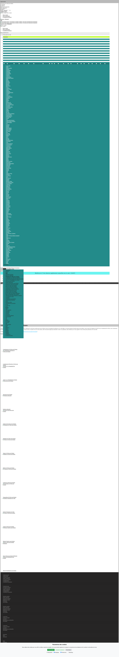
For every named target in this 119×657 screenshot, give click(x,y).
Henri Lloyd (8, 130)
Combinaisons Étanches (7, 45)
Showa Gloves (9, 214)
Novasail (8, 166)
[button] (4, 268)
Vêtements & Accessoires (8, 52)
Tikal (7, 234)
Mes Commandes (6, 16)
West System (8, 250)
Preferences (64, 652)
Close (6, 11)
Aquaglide (8, 72)
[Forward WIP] (46, 63)
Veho (7, 244)
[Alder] (5, 63)
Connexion (5, 616)
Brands (4, 61)
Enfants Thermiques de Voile (11, 289)
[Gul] (53, 63)
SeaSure (7, 210)
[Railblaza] (86, 63)
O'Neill (7, 169)
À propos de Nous (9, 335)
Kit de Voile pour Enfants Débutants (12, 293)
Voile (4, 38)
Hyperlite (8, 133)
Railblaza (8, 186)
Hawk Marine (9, 128)
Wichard (7, 251)
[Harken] (56, 63)
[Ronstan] (94, 63)
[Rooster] (98, 63)
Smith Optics (8, 216)
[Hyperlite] (65, 63)
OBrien (7, 170)
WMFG (7, 255)
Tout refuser (68, 649)
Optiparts (8, 174)
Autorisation (5, 36)
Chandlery (5, 40)
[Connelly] (26, 63)
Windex (7, 253)
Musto (7, 159)
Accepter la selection (60, 649)
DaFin (7, 99)
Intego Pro (8, 134)
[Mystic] (79, 63)
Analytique (57, 652)
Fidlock (7, 110)
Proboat (7, 180)
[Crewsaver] (30, 63)
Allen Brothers (9, 68)
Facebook (5, 634)
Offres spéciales (6, 597)
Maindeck (8, 149)
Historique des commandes (8, 620)
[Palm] (82, 63)
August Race (8, 77)
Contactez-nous (6, 574)
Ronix (7, 193)
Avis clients (5, 602)
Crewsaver (8, 95)
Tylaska (7, 240)
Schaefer (7, 204)
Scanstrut (8, 203)
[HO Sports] (60, 63)
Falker (7, 109)
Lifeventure (8, 141)
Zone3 (7, 263)
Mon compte (5, 14)
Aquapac (8, 74)
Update (2, 11)
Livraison (5, 618)
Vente (6, 272)
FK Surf (7, 112)
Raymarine (8, 187)
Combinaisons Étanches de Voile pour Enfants (14, 278)
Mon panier (2, 32)
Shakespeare (8, 213)
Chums (7, 90)
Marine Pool (8, 153)
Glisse (4, 47)
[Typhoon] (106, 63)
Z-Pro (7, 261)
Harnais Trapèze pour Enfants (11, 292)
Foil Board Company (10, 113)
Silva (7, 215)
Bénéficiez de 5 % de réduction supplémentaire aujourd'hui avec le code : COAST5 (55, 273)
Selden (7, 211)
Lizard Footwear (9, 143)
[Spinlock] (102, 63)
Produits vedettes (6, 596)
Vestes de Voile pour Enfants (11, 285)
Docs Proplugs (9, 103)
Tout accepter (51, 649)
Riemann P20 (8, 189)
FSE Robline (8, 116)
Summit (7, 224)
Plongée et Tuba (6, 49)
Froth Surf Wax (9, 115)
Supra (7, 226)
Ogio (7, 172)
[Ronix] (90, 63)
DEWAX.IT (8, 102)
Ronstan (7, 194)
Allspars (7, 69)
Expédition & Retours (7, 17)
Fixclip (7, 111)
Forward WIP (8, 114)
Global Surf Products (10, 120)
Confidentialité (6, 580)
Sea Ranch (8, 205)
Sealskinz (8, 209)
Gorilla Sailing (9, 122)
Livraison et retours (7, 579)
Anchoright (8, 70)
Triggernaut (8, 237)
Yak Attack (8, 259)
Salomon (8, 201)
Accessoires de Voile (9, 296)
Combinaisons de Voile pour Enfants (12, 277)
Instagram (5, 636)
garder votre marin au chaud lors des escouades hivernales (25, 331)
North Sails (8, 164)
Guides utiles (5, 576)
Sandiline (8, 202)
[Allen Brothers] (10, 63)
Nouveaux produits (6, 598)
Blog (4, 635)
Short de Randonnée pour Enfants (12, 294)
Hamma (7, 125)
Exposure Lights (9, 106)
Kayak (4, 54)
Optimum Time (9, 173)
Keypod (7, 139)
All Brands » (6, 264)
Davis (7, 101)
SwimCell (8, 230)
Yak (7, 257)
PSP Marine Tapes (9, 182)
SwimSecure (8, 231)
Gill (7, 119)
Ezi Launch (8, 108)
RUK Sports (8, 196)
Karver (7, 138)
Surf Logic (8, 227)
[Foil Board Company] (38, 63)
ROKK (7, 192)
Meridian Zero (9, 156)
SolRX (7, 219)
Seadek (7, 207)
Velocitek (8, 245)
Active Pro (8, 65)
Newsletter (5, 621)
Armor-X (8, 75)
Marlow (7, 154)
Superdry (8, 225)
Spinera (7, 221)
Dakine (7, 100)
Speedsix (8, 220)
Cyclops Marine (9, 96)
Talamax (7, 232)
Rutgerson (8, 197)
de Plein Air (5, 56)
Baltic (7, 79)
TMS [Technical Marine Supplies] (12, 235)
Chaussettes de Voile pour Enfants (12, 288)
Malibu (7, 150)
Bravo (7, 86)
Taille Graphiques (6, 578)
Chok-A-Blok (9, 89)
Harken (7, 126)
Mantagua (8, 151)
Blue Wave (8, 85)
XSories (7, 256)
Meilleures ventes (6, 599)
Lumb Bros (8, 146)
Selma (7, 212)
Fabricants (5, 601)
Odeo (7, 171)
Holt (7, 132)
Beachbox (8, 82)
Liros (7, 142)
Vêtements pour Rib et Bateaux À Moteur (13, 295)
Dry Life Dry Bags (10, 104)
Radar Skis (8, 185)
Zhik (7, 262)
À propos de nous (6, 577)
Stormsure (8, 223)
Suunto (7, 229)
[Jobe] (69, 63)
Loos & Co (8, 145)
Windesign (8, 252)
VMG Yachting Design (10, 246)
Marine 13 (8, 152)
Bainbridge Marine (9, 78)
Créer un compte (6, 617)
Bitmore (7, 84)
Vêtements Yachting (9, 274)
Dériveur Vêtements (9, 275)
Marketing (71, 652)
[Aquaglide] (16, 63)
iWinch (7, 135)
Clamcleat (8, 91)
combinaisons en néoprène (8, 42)
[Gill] (50, 63)
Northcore (8, 165)
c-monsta (8, 88)
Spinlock (8, 222)
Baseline (7, 81)
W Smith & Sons (9, 247)
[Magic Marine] (74, 63)
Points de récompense (15, 267)
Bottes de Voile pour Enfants (11, 286)
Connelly (8, 93)
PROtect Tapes (9, 181)
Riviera (7, 191)
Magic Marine (9, 148)
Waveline (8, 249)
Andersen (8, 71)
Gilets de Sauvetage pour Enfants (11, 283)
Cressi (7, 94)
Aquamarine (8, 73)
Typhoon (8, 241)
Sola (7, 217)
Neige (4, 59)
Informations (2, 584)
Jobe (7, 136)
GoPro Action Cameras (10, 121)
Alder (7, 67)
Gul (7, 123)
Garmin (7, 118)
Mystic (7, 160)
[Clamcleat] (21, 63)
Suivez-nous (2, 638)
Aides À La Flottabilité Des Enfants (12, 279)
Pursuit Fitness (9, 183)
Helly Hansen (8, 129)
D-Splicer (8, 98)
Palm (7, 176)
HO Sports (8, 131)
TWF (7, 239)
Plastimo (7, 179)
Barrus (7, 80)
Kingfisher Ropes (9, 140)
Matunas (7, 155)
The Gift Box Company (10, 233)
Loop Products (9, 144)
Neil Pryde (8, 162)
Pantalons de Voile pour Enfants (11, 284)
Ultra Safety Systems (10, 242)
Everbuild (8, 105)
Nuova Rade (8, 168)
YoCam (7, 260)
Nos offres (2, 604)
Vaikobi (7, 243)
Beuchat (7, 83)
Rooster (7, 195)
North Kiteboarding (10, 163)
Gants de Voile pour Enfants (10, 291)
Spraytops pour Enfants (10, 281)
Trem (7, 236)
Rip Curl (7, 190)
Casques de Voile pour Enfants (11, 287)
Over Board (8, 175)
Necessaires (49, 652)
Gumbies (8, 124)
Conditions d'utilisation (7, 581)
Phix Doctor (8, 178)
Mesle (7, 158)
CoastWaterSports (9, 92)
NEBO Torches (9, 161)
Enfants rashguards (9, 282)
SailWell (7, 200)
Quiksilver (8, 184)
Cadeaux (7, 271)
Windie (7, 254)
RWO (7, 199)
